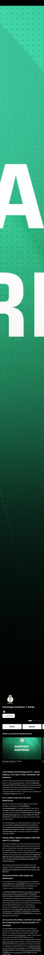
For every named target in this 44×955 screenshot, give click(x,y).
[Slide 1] (30, 720)
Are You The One (8, 948)
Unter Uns (33, 894)
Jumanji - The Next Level (23, 911)
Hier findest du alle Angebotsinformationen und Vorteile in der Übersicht (21, 869)
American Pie (6, 911)
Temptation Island (34, 946)
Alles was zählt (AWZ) (19, 894)
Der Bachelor (21, 935)
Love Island (17, 952)
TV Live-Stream (13, 783)
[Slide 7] (41, 720)
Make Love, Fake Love (9, 941)
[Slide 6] (39, 720)
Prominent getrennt (28, 950)
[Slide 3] (34, 720)
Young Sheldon (20, 884)
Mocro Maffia (6, 884)
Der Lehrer (22, 881)
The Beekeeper (18, 909)
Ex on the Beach (20, 948)
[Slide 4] (36, 720)
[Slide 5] (37, 720)
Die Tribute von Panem (31, 909)
